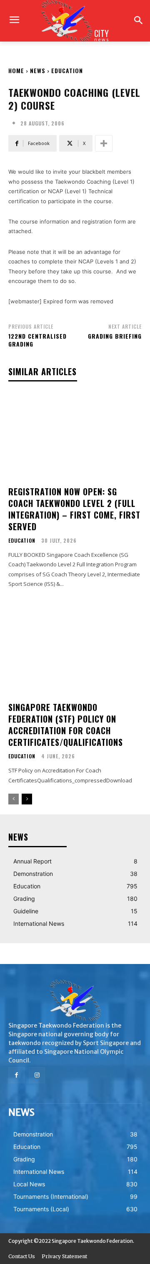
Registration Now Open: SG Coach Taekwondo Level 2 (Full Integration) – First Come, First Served (74, 509)
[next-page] (27, 799)
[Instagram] (37, 1075)
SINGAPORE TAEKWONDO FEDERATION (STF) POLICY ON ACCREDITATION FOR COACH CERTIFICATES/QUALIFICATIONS (65, 724)
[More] (103, 143)
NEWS (37, 70)
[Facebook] (16, 1075)
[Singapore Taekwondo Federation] (75, 1000)
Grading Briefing (115, 336)
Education (67, 70)
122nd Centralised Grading (37, 340)
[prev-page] (13, 799)
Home (16, 70)
